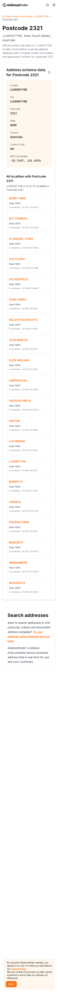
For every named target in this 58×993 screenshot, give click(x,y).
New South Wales (23, 16)
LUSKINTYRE (41, 16)
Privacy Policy (18, 968)
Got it (11, 984)
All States (7, 16)
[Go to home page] (17, 5)
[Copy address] (49, 72)
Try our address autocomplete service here (29, 636)
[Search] (47, 5)
